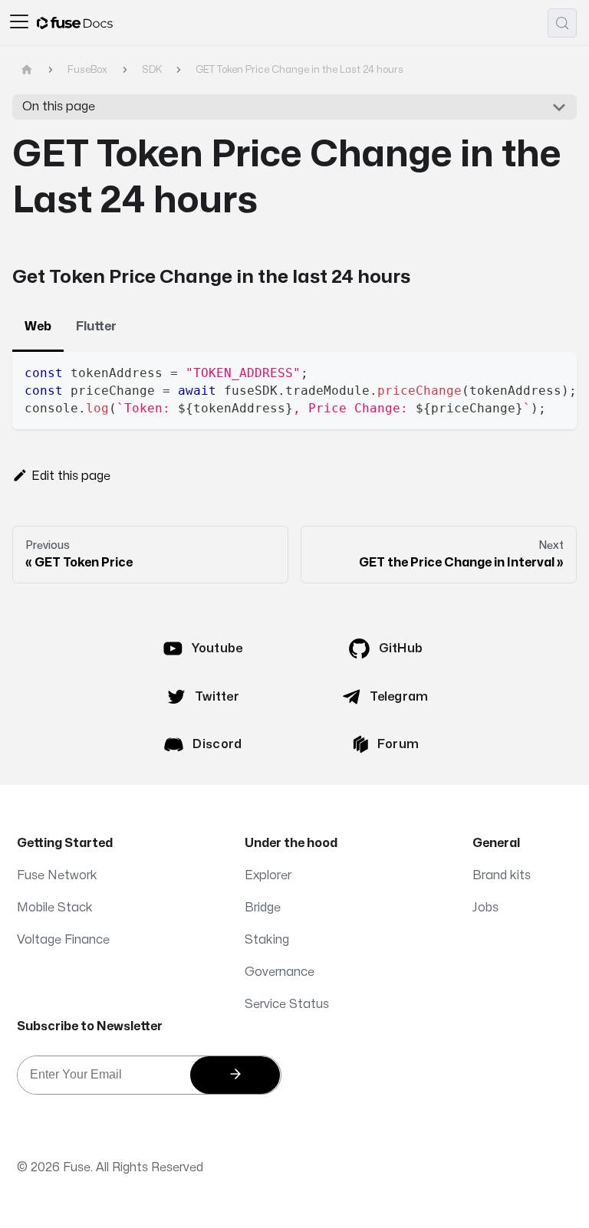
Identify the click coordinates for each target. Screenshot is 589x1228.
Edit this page (70, 476)
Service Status (287, 1004)
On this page (58, 106)
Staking (267, 940)
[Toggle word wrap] (530, 371)
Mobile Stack (55, 907)
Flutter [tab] (96, 326)
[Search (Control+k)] (562, 23)
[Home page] (26, 70)
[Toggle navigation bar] (19, 23)
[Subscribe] (235, 1075)
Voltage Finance (63, 940)
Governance (279, 972)
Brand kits (501, 875)
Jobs (485, 907)
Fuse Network (57, 875)
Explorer (268, 875)
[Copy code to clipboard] (558, 371)
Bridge (263, 907)
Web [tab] (38, 326)
